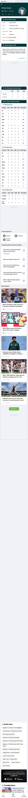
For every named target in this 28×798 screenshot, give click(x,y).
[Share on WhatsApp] (9, 14)
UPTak (12, 1)
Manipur (13, 52)
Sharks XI (18, 52)
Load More (13, 409)
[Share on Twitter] (3, 14)
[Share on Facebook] (6, 14)
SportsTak (3, 1)
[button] (14, 296)
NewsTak (8, 1)
